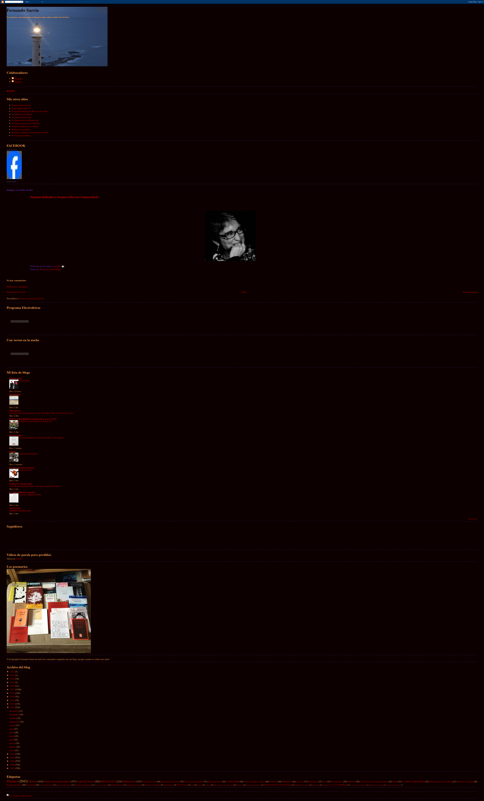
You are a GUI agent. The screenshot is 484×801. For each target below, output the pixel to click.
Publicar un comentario (17, 286)
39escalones (15, 410)
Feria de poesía (149, 781)
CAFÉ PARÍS (232, 781)
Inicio (244, 291)
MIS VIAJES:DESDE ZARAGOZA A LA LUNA (33, 419)
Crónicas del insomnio (358, 785)
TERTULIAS (182, 784)
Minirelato (287, 781)
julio (11, 728)
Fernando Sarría (23, 10)
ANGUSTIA (24, 380)
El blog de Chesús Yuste (20, 483)
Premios (239, 784)
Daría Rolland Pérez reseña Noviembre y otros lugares (41, 437)
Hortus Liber (15, 435)
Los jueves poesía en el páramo (26, 123)
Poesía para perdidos (21, 135)
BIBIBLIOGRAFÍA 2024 (20, 510)
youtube (19, 558)
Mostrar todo (472, 519)
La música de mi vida (21, 117)
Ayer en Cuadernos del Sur (30, 494)
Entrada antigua (470, 291)
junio (11, 732)
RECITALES (108, 781)
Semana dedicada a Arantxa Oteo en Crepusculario (64, 197)
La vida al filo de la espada (22, 492)
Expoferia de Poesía (170, 781)
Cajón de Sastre (85, 781)
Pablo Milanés (117, 784)
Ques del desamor (63, 784)
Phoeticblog (15, 394)
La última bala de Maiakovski (25, 120)
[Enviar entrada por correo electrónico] (62, 266)
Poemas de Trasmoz (393, 785)
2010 (12, 757)
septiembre (14, 721)
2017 (12, 689)
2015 (12, 696)
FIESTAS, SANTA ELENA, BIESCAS (35, 421)
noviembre (14, 714)
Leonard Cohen (46, 784)
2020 (12, 678)
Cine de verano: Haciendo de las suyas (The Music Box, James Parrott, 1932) (41, 413)
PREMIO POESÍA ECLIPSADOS (277, 784)
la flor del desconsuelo (28, 453)
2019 (12, 682)
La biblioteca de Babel (22, 114)
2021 (12, 675)
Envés (199, 784)
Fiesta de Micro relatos (254, 781)
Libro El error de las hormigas (374, 781)
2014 (12, 700)
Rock (395, 781)
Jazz (325, 781)
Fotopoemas (337, 781)
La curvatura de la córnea (21, 467)
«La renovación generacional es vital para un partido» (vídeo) (34, 486)
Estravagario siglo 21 (21, 108)
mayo (12, 735)
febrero (12, 746)
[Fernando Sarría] (14, 178)
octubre (13, 718)
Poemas (12, 781)
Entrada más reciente (16, 291)
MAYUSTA (15, 508)
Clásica (299, 781)
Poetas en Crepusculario (51, 269)
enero (12, 750)
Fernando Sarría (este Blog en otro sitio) (30, 111)
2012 (12, 707)
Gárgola (18, 81)
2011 (12, 753)
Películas (315, 784)
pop (192, 784)
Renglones (313, 781)
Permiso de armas (465, 781)
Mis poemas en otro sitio (223, 784)
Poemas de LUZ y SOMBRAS (334, 784)
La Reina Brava (25, 469)
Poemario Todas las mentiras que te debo (30, 132)
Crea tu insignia (11, 181)
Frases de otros (101, 784)
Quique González (134, 784)
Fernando (18, 78)
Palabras (351, 781)
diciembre (14, 710)
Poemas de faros (14, 784)
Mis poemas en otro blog (440, 781)
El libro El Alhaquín (83, 784)
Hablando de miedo (376, 785)
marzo (12, 743)
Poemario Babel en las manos (25, 126)
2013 (12, 703)
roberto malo (15, 378)
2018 (12, 685)
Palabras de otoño (302, 784)
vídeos (207, 784)
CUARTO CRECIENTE (413, 781)
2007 (12, 768)
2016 (12, 693)
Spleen (12, 451)
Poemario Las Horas (21, 129)
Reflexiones (129, 781)
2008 (12, 764)
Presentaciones (214, 781)
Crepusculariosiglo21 (21, 105)
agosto (12, 725)
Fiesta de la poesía (253, 784)
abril (11, 739)
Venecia (273, 781)
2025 (12, 671)
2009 (12, 760)
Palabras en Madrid (152, 784)
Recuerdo (30, 784)
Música (33, 781)
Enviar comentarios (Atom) (31, 298)
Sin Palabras (168, 784)
